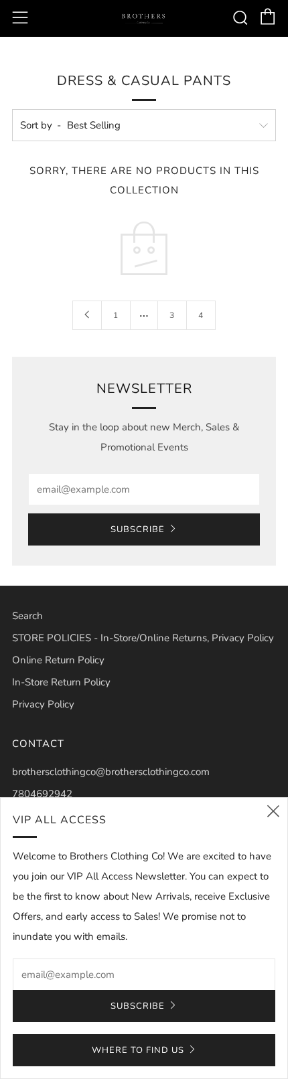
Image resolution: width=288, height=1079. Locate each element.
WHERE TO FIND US (138, 1050)
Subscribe (138, 529)
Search (27, 615)
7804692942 (42, 794)
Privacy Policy (43, 704)
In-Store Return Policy (61, 682)
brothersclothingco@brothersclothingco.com (111, 771)
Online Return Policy (58, 660)
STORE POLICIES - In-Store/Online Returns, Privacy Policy (143, 638)
